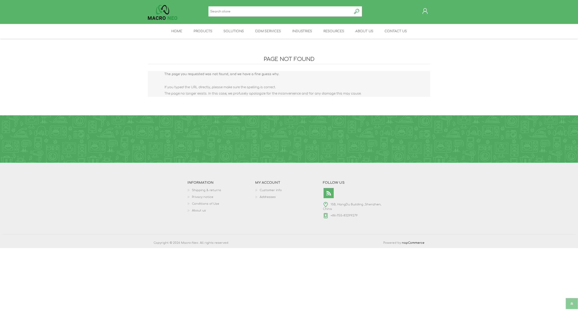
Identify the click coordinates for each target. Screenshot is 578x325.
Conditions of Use (205, 203)
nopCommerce (413, 242)
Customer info (271, 190)
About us (199, 210)
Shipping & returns (206, 190)
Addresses (268, 197)
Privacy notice (202, 197)
